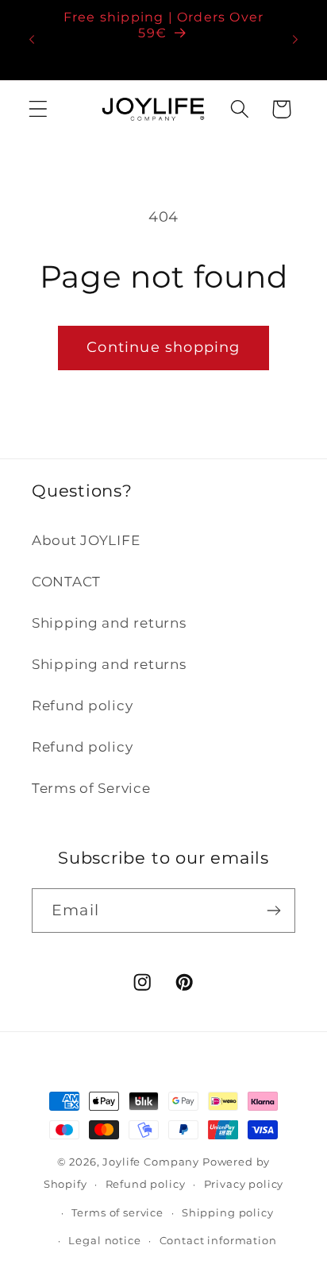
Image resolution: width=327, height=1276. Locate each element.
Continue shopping (163, 347)
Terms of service (117, 1212)
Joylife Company (150, 1161)
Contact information (218, 1240)
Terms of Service (91, 788)
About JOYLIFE (86, 540)
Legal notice (104, 1240)
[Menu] (38, 109)
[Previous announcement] (31, 39)
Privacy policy (244, 1183)
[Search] (239, 109)
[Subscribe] (273, 910)
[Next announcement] (295, 39)
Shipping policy (228, 1212)
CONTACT (66, 582)
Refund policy (82, 705)
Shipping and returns (109, 623)
